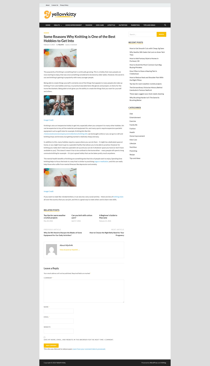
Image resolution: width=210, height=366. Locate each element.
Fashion (89, 25)
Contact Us (55, 5)
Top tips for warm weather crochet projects (55, 216)
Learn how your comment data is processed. (89, 349)
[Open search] (165, 25)
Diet (131, 114)
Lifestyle (111, 25)
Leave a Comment (71, 45)
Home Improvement (73, 25)
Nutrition (123, 25)
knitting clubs (118, 197)
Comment (48, 278)
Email (47, 317)
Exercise (133, 121)
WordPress (154, 363)
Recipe (132, 154)
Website (47, 327)
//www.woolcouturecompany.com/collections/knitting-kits (66, 134)
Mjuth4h (61, 45)
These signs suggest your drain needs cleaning (147, 94)
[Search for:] (147, 34)
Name (47, 307)
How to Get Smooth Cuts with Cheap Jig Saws (147, 48)
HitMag (163, 363)
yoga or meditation (101, 161)
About (48, 5)
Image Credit (48, 120)
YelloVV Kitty (60, 363)
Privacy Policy (64, 5)
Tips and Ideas (149, 25)
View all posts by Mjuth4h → (70, 250)
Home (48, 25)
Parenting (135, 25)
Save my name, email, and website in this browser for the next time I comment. (79, 340)
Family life (133, 125)
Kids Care (100, 25)
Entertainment (135, 117)
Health (57, 25)
